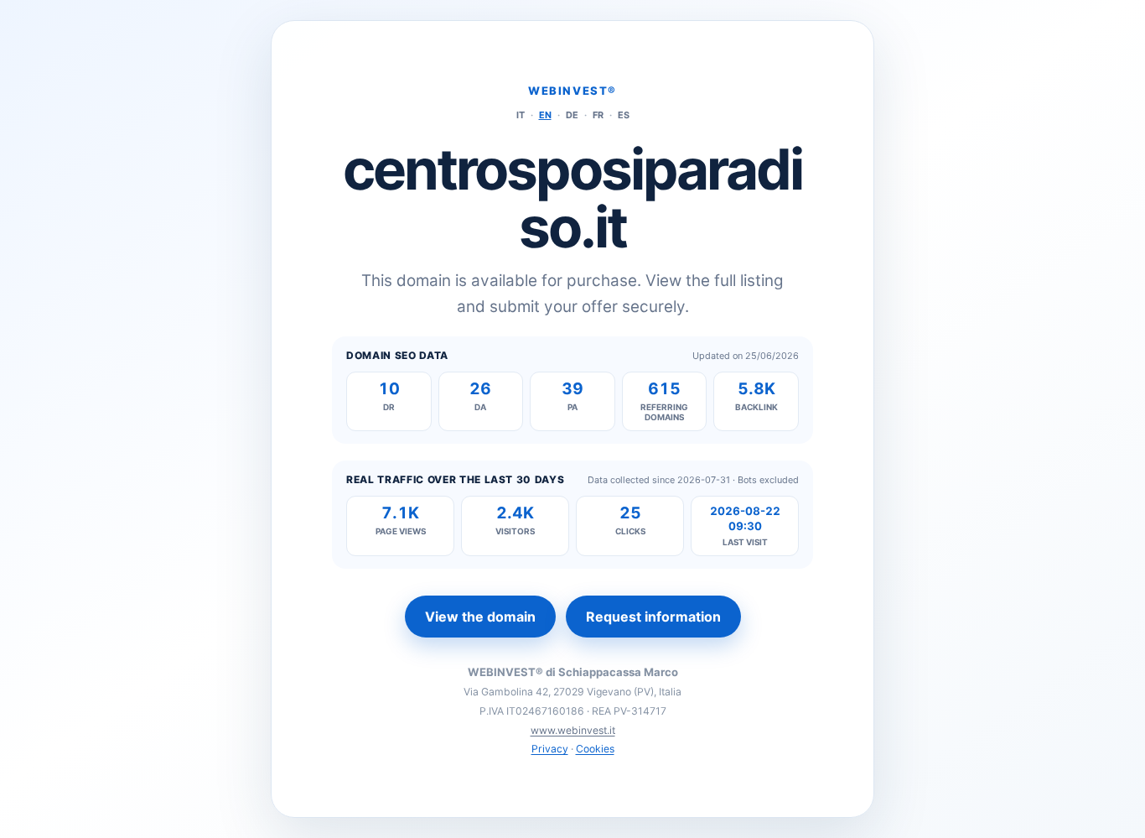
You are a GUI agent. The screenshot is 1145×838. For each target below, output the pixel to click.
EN (545, 115)
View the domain (480, 616)
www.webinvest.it (573, 730)
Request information (653, 616)
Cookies (595, 748)
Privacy (549, 748)
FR (598, 115)
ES (623, 115)
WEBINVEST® (572, 90)
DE (572, 115)
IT (520, 115)
